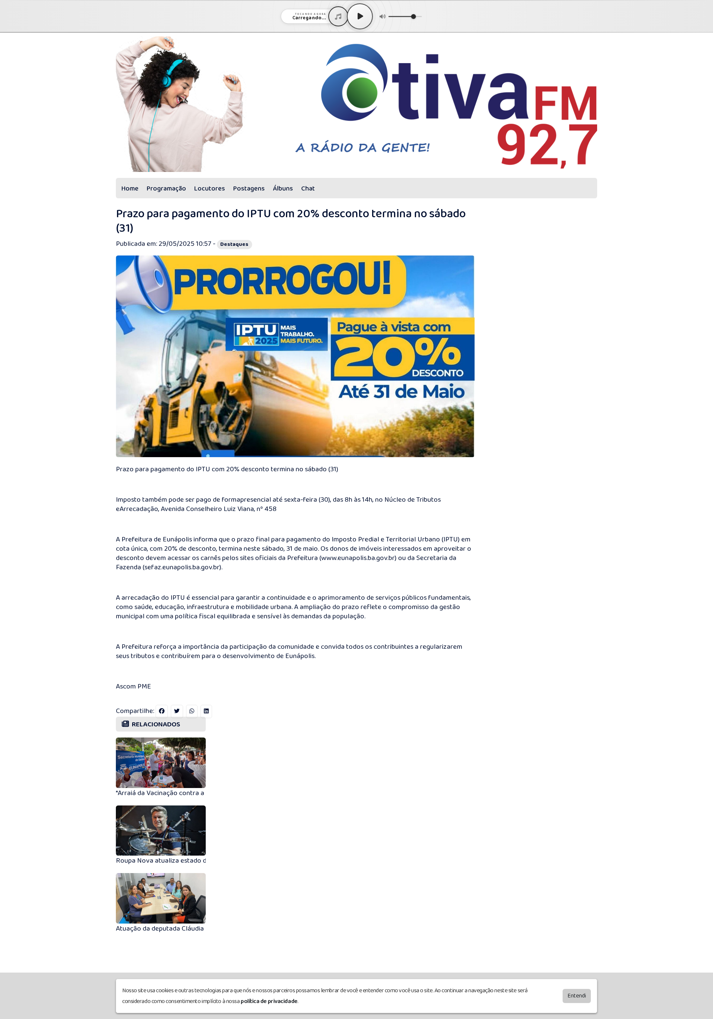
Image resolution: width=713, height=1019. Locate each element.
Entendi (576, 995)
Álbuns (283, 188)
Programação (166, 188)
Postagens (249, 188)
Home (130, 188)
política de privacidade (269, 1001)
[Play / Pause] (360, 16)
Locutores (209, 188)
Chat (308, 188)
